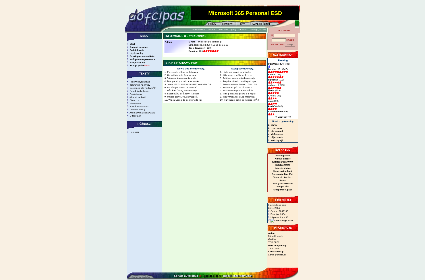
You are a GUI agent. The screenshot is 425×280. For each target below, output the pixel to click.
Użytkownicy (136, 53)
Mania (271, 90)
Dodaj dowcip (137, 50)
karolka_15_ (275, 69)
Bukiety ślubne (283, 168)
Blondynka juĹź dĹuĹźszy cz (237, 87)
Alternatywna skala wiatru (142, 112)
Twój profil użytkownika (142, 59)
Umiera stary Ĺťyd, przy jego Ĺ (182, 97)
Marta (274, 125)
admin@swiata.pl (277, 254)
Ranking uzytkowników (142, 56)
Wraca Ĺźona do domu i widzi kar (185, 100)
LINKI (267, 24)
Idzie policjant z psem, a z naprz (239, 93)
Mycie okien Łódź (282, 171)
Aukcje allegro (283, 158)
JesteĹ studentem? (139, 106)
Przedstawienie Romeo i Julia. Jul (240, 84)
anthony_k (273, 85)
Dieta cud (134, 100)
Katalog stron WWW (282, 162)
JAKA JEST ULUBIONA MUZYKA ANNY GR (189, 84)
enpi (270, 101)
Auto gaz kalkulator (282, 183)
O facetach (135, 116)
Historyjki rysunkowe (140, 82)
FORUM (212, 24)
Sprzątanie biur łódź (283, 174)
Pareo (283, 180)
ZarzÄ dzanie (136, 94)
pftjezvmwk (277, 137)
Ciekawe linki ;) (137, 109)
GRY (242, 24)
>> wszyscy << (283, 117)
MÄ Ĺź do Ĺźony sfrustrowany (182, 90)
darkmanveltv (275, 111)
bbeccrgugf (277, 131)
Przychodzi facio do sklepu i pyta (239, 81)
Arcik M (272, 95)
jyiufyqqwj (276, 128)
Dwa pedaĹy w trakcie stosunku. (183, 81)
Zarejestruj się (137, 62)
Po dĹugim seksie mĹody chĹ (182, 87)
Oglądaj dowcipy (139, 47)
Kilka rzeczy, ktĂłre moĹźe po (237, 75)
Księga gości (137, 65)
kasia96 (272, 106)
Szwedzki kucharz (283, 177)
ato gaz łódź (282, 186)
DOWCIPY (227, 24)
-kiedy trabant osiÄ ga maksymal (239, 97)
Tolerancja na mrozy (140, 85)
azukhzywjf (277, 140)
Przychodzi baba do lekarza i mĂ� (242, 100)
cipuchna (273, 80)
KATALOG (257, 24)
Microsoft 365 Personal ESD (245, 13)
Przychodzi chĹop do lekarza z (182, 72)
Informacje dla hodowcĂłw (143, 88)
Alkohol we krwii (137, 97)
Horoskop (134, 132)
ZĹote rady (135, 103)
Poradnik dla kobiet (139, 91)
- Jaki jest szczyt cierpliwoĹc (237, 72)
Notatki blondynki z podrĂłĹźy (238, 90)
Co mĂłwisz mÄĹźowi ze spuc (182, 75)
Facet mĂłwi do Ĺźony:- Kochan (183, 93)
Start (132, 44)
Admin (271, 74)
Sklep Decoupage (282, 189)
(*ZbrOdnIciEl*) (276, 64)
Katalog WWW (282, 165)
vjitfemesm (277, 134)
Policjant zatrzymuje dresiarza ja (239, 78)
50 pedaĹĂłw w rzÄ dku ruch (181, 78)
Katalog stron (283, 155)
